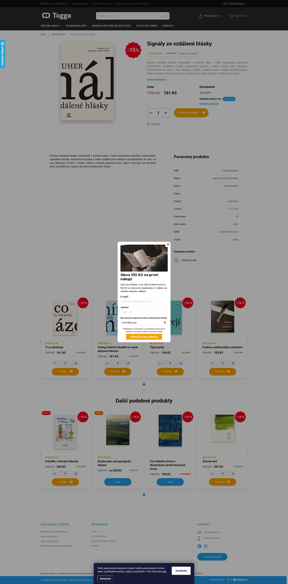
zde (164, 571)
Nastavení (105, 578)
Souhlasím (181, 570)
